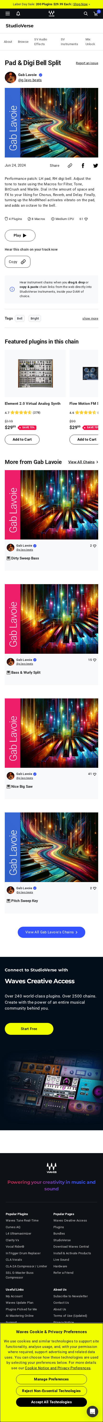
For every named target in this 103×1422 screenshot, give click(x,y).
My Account (14, 1296)
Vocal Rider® (15, 1246)
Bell (19, 318)
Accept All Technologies (51, 1402)
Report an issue (87, 63)
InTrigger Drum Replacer (23, 1253)
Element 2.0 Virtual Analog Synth (32, 403)
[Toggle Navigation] (8, 13)
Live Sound (61, 1259)
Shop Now (80, 4)
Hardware (60, 1266)
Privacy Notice (63, 1322)
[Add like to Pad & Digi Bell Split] (85, 219)
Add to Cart (22, 439)
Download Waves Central (71, 1246)
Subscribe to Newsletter (70, 1296)
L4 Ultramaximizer (18, 1233)
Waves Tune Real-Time (22, 1220)
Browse (23, 41)
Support (11, 1322)
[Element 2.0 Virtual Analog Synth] (35, 373)
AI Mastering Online (20, 1315)
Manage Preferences (51, 1379)
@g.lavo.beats (30, 80)
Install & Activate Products (72, 1253)
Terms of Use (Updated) (70, 1315)
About (8, 41)
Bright (35, 318)
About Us (59, 1309)
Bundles (59, 1233)
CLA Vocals (14, 1259)
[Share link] (70, 165)
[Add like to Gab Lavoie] (94, 546)
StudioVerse (62, 1240)
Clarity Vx (12, 1240)
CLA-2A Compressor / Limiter (26, 1266)
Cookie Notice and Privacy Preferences (58, 1368)
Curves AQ (13, 1227)
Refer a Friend (63, 1272)
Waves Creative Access (70, 1220)
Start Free (29, 1029)
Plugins (58, 1227)
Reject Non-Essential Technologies (51, 1391)
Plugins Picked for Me (21, 1309)
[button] (92, 1411)
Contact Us (61, 1302)
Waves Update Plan (19, 1302)
